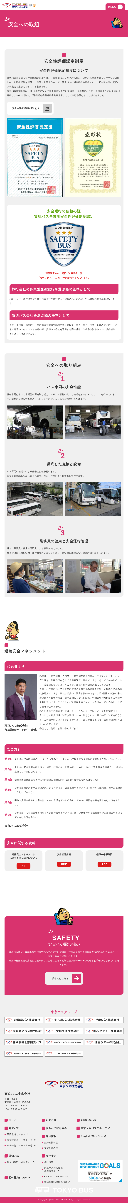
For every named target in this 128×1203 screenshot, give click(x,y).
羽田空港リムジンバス (18, 1134)
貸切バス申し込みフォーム (21, 1162)
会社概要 (48, 1162)
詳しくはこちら (60, 978)
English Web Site (92, 1136)
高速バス (14, 1128)
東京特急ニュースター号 (19, 1140)
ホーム (13, 1120)
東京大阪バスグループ (94, 1128)
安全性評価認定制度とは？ (26, 108)
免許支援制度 (51, 1142)
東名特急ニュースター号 (19, 1145)
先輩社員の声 (51, 1148)
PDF (23, 866)
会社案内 (51, 1156)
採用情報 (51, 1136)
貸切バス (14, 1156)
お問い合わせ (89, 1120)
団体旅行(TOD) (18, 1177)
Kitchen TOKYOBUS (56, 1176)
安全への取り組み (56, 1128)
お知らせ (51, 1120)
